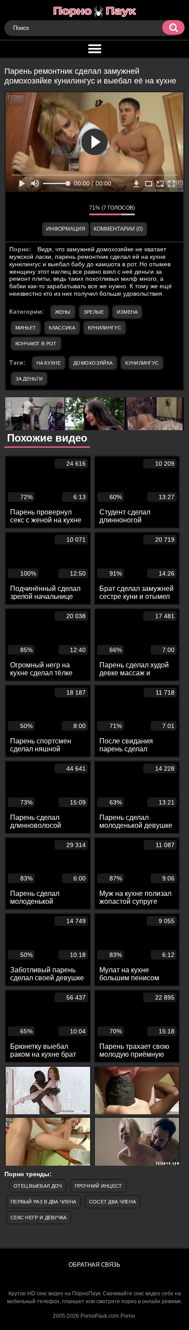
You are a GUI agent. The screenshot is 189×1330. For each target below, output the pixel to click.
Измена (127, 312)
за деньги (29, 378)
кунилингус (142, 363)
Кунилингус (104, 327)
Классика (62, 327)
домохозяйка (93, 363)
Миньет (25, 327)
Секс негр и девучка (39, 1217)
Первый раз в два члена (43, 1201)
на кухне (48, 363)
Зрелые (94, 312)
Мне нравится (56, 210)
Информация (65, 229)
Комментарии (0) (118, 229)
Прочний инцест (98, 1186)
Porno (127, 1316)
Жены (63, 312)
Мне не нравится (76, 210)
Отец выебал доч (38, 1186)
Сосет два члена (112, 1201)
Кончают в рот (36, 343)
